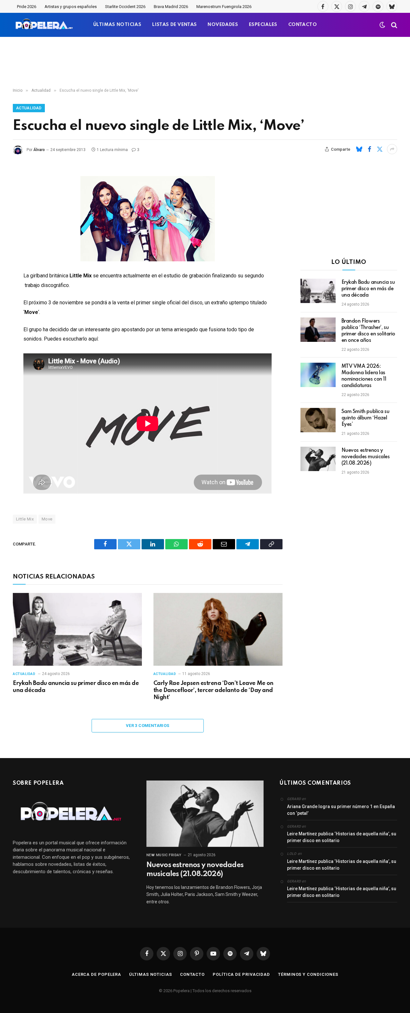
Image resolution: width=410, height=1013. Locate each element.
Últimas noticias (150, 974)
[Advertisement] (205, 62)
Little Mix (25, 519)
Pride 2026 (26, 6)
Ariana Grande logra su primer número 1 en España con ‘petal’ (341, 810)
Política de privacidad (241, 974)
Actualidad (29, 108)
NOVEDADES (223, 24)
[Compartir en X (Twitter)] (379, 149)
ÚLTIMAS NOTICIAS (117, 24)
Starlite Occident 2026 (125, 6)
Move (47, 519)
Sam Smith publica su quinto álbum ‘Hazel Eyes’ (365, 418)
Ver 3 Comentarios (147, 725)
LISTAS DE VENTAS (174, 24)
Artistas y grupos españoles (71, 6)
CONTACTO (302, 24)
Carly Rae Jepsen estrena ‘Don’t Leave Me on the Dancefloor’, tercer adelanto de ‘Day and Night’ (213, 690)
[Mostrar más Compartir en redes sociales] (392, 149)
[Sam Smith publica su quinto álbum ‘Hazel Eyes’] (318, 420)
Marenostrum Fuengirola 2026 (223, 6)
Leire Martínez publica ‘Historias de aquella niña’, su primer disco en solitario (341, 837)
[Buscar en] (393, 25)
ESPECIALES (263, 24)
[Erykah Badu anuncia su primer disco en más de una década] (77, 629)
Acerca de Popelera (96, 974)
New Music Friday (164, 855)
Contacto (192, 974)
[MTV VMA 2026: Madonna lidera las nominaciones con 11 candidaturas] (318, 375)
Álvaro (39, 150)
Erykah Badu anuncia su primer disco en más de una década (76, 686)
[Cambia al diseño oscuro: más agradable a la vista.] (382, 25)
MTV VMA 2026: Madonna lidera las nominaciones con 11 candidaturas (363, 376)
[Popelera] (45, 25)
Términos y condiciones (308, 974)
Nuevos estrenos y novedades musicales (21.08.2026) (365, 457)
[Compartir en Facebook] (369, 149)
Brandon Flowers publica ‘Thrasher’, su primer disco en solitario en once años (368, 331)
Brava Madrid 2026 (171, 6)
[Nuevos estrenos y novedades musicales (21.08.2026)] (318, 459)
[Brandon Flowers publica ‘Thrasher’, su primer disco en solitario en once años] (318, 329)
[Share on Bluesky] (359, 149)
